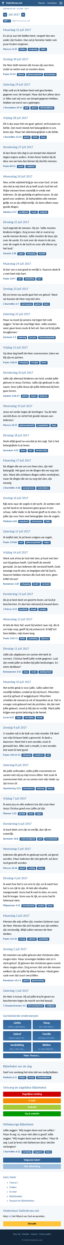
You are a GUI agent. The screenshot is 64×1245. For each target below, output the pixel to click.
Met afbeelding (32, 1166)
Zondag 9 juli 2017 (15, 727)
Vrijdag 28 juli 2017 (15, 118)
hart (39, 279)
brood (31, 1078)
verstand (45, 584)
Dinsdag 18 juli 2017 (16, 435)
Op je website (32, 1114)
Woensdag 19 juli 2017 (17, 406)
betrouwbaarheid (46, 338)
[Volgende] (23, 15)
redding (31, 868)
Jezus (54, 425)
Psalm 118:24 (10, 362)
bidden (23, 49)
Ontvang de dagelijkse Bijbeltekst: (25, 1087)
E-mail (32, 1101)
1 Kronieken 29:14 (12, 108)
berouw (32, 338)
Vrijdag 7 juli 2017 (14, 798)
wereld (42, 254)
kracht (36, 584)
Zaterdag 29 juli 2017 (16, 84)
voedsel (41, 906)
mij (10, 1216)
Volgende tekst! (32, 1160)
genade (22, 814)
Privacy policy (45, 1234)
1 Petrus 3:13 (10, 609)
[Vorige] (5, 15)
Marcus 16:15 (10, 425)
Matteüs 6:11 (10, 1077)
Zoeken (12, 1187)
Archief (20, 9)
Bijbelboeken (15, 1196)
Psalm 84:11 (9, 166)
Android (32, 1107)
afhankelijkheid (46, 108)
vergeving (33, 49)
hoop (43, 137)
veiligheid (50, 1006)
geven (34, 108)
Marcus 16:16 (10, 868)
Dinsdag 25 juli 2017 (16, 222)
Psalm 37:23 (9, 74)
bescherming (41, 451)
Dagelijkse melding (32, 1094)
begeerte (39, 1152)
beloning (40, 789)
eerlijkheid (23, 212)
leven (46, 304)
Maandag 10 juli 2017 (17, 682)
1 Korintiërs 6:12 (11, 1152)
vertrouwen (50, 75)
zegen (21, 254)
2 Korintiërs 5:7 (11, 304)
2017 (27, 9)
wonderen (38, 755)
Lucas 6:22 (8, 717)
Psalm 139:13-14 (11, 755)
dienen (21, 75)
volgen (46, 543)
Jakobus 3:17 (9, 212)
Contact (34, 1234)
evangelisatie (42, 425)
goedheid (23, 609)
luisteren (45, 639)
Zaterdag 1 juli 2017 (16, 991)
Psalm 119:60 (10, 542)
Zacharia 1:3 (9, 337)
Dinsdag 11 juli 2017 (16, 648)
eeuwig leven (28, 488)
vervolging (29, 718)
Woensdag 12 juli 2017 (17, 619)
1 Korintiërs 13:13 (12, 137)
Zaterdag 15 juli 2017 (16, 531)
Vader (43, 49)
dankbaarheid (45, 672)
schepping (31, 254)
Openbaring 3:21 (12, 788)
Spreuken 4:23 (10, 450)
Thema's (41, 3)
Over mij (16, 1234)
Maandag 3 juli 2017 (16, 916)
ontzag (22, 939)
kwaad (33, 609)
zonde (20, 167)
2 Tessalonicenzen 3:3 (14, 1006)
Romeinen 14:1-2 (12, 980)
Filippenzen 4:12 (11, 905)
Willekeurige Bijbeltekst (18, 1124)
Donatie (32, 1224)
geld (26, 108)
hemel (50, 789)
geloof (26, 137)
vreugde (34, 363)
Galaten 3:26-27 (11, 396)
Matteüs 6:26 (10, 521)
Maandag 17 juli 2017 (17, 460)
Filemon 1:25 (9, 813)
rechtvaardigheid (28, 839)
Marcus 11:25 (10, 49)
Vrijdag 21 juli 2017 (15, 347)
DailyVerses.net (9, 9)
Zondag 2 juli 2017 (15, 949)
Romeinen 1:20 (11, 584)
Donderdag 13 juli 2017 (18, 594)
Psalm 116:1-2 (10, 638)
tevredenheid (51, 839)
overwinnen (28, 789)
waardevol (23, 522)
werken (43, 609)
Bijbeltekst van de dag (17, 1066)
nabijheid (30, 167)
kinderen (43, 396)
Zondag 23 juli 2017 (15, 289)
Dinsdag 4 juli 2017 (15, 878)
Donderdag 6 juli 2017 (17, 824)
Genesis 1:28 (9, 253)
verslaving (27, 1152)
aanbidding (29, 279)
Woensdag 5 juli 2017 (17, 849)
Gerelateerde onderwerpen (21, 1016)
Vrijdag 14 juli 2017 (15, 552)
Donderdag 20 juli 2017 (18, 372)
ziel (48, 755)
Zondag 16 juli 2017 (15, 498)
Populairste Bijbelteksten (21, 1201)
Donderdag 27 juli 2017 (18, 147)
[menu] (61, 4)
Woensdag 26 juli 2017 (17, 176)
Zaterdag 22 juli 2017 (16, 314)
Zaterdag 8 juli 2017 (16, 765)
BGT (6, 21)
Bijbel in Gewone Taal (21, 21)
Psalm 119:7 (9, 279)
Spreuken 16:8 (10, 839)
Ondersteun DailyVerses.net (21, 1211)
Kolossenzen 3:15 (12, 672)
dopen (33, 396)
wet (20, 279)
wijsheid (43, 212)
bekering (22, 338)
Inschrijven (52, 3)
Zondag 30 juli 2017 (15, 59)
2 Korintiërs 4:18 (11, 488)
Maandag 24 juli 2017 (17, 264)
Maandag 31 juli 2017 (17, 30)
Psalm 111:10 (10, 939)
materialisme (43, 488)
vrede (34, 212)
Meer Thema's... (32, 1055)
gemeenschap (38, 981)
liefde (35, 137)
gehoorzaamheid (34, 75)
